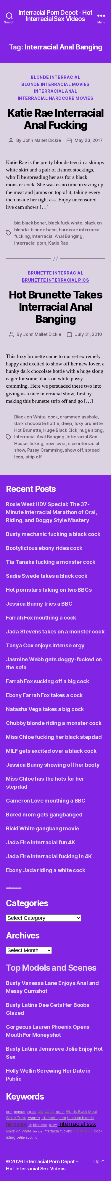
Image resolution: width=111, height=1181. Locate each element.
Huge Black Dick (60, 430)
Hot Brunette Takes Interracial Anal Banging (55, 306)
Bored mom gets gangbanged (44, 814)
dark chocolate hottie (36, 423)
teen (9, 1112)
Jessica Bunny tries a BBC (39, 604)
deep (66, 423)
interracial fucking (58, 1131)
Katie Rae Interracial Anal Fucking (55, 118)
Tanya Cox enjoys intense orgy (45, 645)
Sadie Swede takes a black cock (46, 576)
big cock (46, 1111)
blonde (37, 1131)
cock (53, 417)
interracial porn (30, 243)
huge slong (90, 430)
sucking (31, 1138)
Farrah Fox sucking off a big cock (47, 681)
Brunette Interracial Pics (55, 280)
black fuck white (65, 223)
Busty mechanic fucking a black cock (53, 534)
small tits (34, 1118)
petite (21, 1138)
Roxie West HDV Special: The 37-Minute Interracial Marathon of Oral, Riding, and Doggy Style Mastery (51, 512)
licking (36, 443)
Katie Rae (58, 243)
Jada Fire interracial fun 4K (40, 842)
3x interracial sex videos (13, 887)
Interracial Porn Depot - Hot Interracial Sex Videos (55, 15)
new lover (56, 443)
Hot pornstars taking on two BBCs (48, 590)
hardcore (16, 1124)
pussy (53, 1125)
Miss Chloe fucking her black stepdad (54, 737)
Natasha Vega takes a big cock (45, 709)
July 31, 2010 (88, 334)
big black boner (30, 223)
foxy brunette (88, 423)
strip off (33, 457)
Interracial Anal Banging (57, 236)
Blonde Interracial (55, 77)
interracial (83, 1131)
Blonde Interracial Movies (55, 84)
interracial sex (77, 1123)
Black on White (29, 417)
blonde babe (44, 229)
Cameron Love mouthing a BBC (46, 801)
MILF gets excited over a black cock (51, 751)
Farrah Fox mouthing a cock (41, 617)
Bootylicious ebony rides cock (44, 548)
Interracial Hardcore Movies (56, 98)
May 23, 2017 (88, 140)
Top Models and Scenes (51, 968)
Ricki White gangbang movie (42, 828)
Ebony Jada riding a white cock (45, 870)
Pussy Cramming (45, 450)
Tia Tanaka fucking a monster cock (50, 562)
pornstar (19, 1112)
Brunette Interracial (55, 272)
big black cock (37, 1125)
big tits (31, 1112)
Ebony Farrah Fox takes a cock (44, 695)
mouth (60, 1112)
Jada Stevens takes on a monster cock (55, 631)
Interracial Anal (55, 91)
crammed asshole (78, 417)
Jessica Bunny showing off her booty (53, 765)
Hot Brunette (27, 430)
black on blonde (80, 1118)
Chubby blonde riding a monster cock (54, 723)
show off (74, 450)
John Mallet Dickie (42, 140)
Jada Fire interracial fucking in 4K (49, 856)
